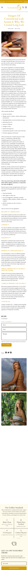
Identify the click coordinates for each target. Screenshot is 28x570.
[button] (23, 7)
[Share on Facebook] (6, 352)
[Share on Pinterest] (11, 352)
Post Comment (6, 344)
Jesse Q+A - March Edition (10, 420)
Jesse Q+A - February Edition (11, 386)
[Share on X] (8, 352)
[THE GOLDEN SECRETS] (14, 7)
